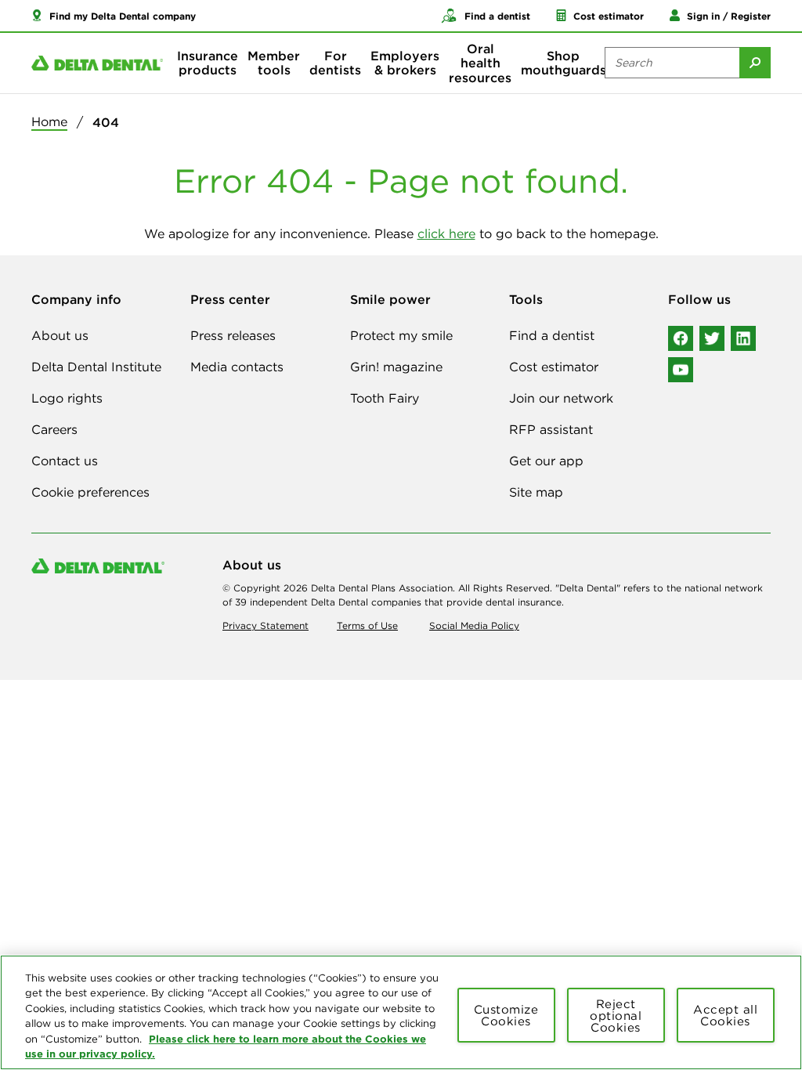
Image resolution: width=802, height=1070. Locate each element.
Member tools (273, 63)
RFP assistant (551, 429)
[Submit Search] (755, 62)
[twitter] (711, 338)
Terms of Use (367, 625)
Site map (536, 492)
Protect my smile (401, 335)
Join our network (561, 398)
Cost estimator (553, 366)
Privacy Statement (265, 625)
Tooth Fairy (384, 398)
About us (60, 335)
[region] (401, 1012)
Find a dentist (551, 335)
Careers (54, 429)
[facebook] (680, 338)
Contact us (64, 460)
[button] (113, 15)
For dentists (335, 63)
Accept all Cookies (725, 1015)
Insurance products (207, 63)
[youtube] (680, 369)
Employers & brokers (404, 63)
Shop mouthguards (563, 63)
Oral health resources (480, 63)
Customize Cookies (506, 1015)
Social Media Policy (474, 625)
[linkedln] (743, 338)
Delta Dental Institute (96, 366)
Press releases (233, 335)
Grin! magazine (396, 366)
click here (446, 233)
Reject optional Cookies (615, 1015)
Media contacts (237, 366)
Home (49, 121)
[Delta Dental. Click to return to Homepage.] (97, 63)
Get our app (546, 460)
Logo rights (67, 398)
